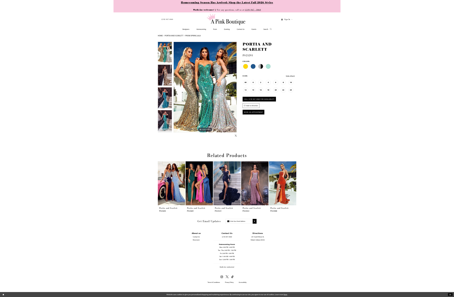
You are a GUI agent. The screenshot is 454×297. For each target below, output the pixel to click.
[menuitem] (167, 19)
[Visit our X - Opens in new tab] (227, 276)
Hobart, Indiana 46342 (258, 240)
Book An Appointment (253, 112)
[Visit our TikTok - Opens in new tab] (232, 276)
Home (160, 36)
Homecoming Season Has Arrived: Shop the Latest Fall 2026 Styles (227, 2)
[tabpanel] (165, 53)
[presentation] (171, 183)
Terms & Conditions (214, 282)
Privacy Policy (229, 282)
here (285, 294)
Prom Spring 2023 (193, 36)
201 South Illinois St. (257, 237)
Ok (450, 294)
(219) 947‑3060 (167, 19)
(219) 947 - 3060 (253, 10)
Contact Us (196, 237)
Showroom (196, 240)
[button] (287, 20)
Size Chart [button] (290, 76)
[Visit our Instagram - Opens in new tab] (221, 276)
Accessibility (243, 282)
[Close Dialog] (3, 294)
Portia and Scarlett (174, 36)
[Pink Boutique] (226, 19)
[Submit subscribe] (255, 221)
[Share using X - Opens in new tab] (236, 136)
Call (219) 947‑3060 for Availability (259, 99)
